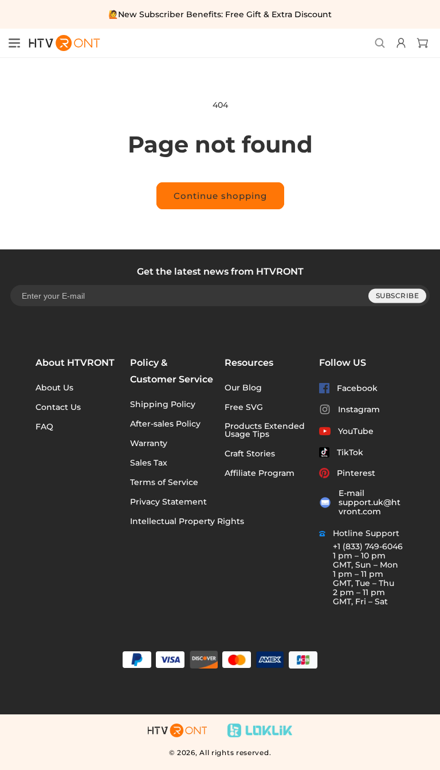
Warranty (148, 443)
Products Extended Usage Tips (265, 430)
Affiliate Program (259, 473)
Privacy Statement (168, 502)
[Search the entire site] (380, 43)
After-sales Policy (165, 424)
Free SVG (244, 407)
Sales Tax (148, 463)
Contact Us (58, 407)
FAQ (44, 427)
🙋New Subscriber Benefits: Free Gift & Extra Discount (220, 14)
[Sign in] (399, 43)
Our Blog (243, 388)
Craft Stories (250, 454)
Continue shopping (220, 195)
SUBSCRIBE (397, 295)
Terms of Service (164, 482)
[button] (14, 43)
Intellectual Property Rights (187, 521)
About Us (54, 388)
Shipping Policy (162, 404)
